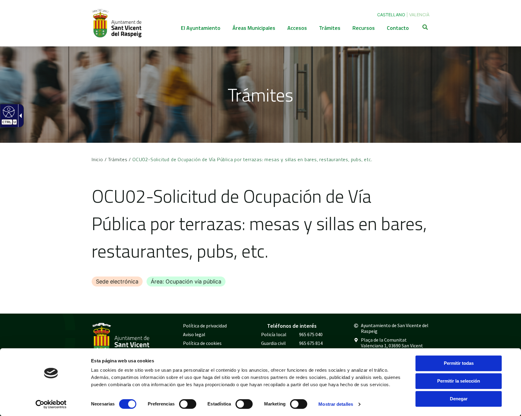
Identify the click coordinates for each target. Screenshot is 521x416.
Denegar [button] (459, 398)
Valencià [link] (419, 14)
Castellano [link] (391, 14)
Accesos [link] (297, 28)
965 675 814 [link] (311, 343)
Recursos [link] (363, 28)
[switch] (187, 404)
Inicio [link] (97, 159)
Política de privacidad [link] (205, 326)
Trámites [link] (329, 28)
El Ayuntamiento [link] (200, 28)
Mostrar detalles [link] (335, 404)
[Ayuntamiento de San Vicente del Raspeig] (116, 23)
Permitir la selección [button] (458, 380)
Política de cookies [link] (202, 343)
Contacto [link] (398, 28)
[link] (51, 404)
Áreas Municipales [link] (253, 28)
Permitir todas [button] (459, 363)
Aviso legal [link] (194, 334)
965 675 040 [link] (311, 334)
